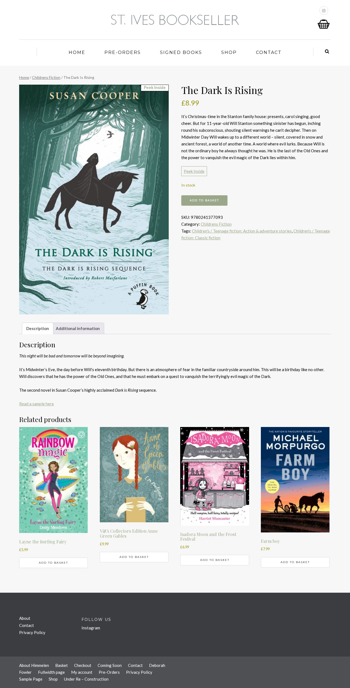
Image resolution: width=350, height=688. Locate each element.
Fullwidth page (51, 672)
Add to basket (204, 200)
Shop (229, 52)
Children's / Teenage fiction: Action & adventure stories (242, 230)
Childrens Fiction (46, 77)
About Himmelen (34, 665)
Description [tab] (37, 328)
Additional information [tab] (78, 328)
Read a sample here (36, 403)
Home (77, 52)
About (24, 618)
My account (81, 672)
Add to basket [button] (53, 562)
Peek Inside (194, 171)
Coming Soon (110, 665)
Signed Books (181, 52)
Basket (61, 665)
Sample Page (30, 678)
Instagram (90, 627)
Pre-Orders (122, 52)
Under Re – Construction (86, 678)
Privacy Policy (32, 632)
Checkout (82, 665)
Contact (269, 52)
